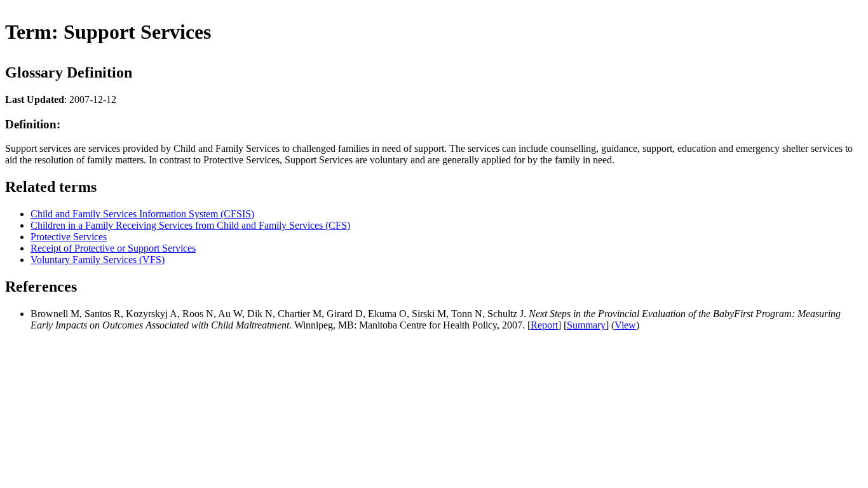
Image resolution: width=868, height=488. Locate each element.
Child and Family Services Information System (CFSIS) (142, 213)
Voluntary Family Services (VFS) (98, 259)
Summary (586, 325)
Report (544, 325)
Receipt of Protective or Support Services (113, 248)
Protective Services (69, 236)
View (625, 325)
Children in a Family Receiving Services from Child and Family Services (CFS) (190, 225)
